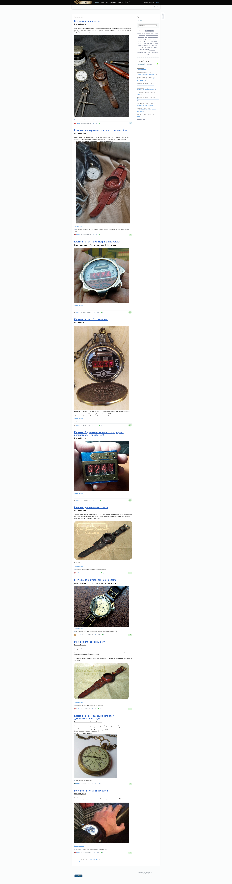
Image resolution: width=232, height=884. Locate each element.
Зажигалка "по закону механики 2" (145, 85)
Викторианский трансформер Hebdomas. (96, 579)
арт (156, 31)
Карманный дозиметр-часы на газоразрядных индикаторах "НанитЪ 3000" (99, 434)
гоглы (152, 33)
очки (148, 43)
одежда (139, 43)
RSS (144, 119)
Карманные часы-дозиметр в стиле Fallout (97, 241)
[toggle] (117, 245)
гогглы (148, 33)
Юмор (147, 54)
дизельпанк (141, 35)
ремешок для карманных (90, 569)
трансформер (106, 631)
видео (143, 33)
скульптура (154, 47)
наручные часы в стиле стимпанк (94, 631)
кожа (140, 39)
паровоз (152, 43)
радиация (78, 497)
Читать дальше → (79, 226)
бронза (139, 33)
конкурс (145, 39)
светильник (154, 45)
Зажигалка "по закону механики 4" (145, 105)
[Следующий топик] (163, 17)
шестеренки (155, 52)
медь (146, 41)
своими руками (144, 47)
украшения (152, 50)
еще (127, 2)
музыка (155, 41)
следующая (94, 859)
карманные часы (123, 119)
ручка (139, 45)
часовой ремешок (85, 119)
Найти (157, 7)
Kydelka (78, 123)
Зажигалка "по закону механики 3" (145, 89)
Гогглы (138, 116)
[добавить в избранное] (96, 123)
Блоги (102, 2)
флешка (140, 52)
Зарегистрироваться (149, 2)
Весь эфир (139, 119)
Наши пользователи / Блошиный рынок (88, 722)
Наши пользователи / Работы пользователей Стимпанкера (95, 245)
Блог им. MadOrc (80, 322)
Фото (145, 52)
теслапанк (100, 309)
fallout (90, 309)
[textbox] (147, 25)
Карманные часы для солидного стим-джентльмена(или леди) (94, 717)
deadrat (77, 783)
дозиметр (87, 309)
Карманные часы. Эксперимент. (91, 319)
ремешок (78, 119)
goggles (143, 30)
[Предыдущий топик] (163, 14)
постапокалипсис (93, 421)
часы (149, 52)
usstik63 (139, 72)
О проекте (121, 2)
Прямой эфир (143, 61)
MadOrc (78, 312)
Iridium (138, 108)
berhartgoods (79, 229)
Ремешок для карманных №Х (89, 641)
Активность (113, 2)
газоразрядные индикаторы (103, 497)
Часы (138, 94)
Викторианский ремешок (87, 20)
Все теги (140, 20)
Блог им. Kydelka (80, 24)
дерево (156, 33)
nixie (111, 497)
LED (93, 309)
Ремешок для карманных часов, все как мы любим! (101, 130)
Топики (97, 2)
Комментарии (141, 64)
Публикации (149, 64)
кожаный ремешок (94, 119)
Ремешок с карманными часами (91, 790)
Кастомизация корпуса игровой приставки (148, 99)
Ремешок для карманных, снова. (91, 507)
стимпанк (144, 49)
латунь (140, 41)
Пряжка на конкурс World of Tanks (145, 74)
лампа (154, 39)
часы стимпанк (79, 631)
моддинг (151, 41)
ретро (95, 705)
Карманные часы (80, 309)
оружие (144, 43)
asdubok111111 (140, 114)
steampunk (149, 30)
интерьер (150, 37)
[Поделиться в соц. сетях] (93, 123)
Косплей (150, 39)
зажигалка (149, 35)
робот (156, 43)
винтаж (99, 705)
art (139, 30)
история (155, 37)
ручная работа (145, 45)
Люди (107, 2)
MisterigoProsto (140, 77)
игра (146, 37)
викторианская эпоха (103, 119)
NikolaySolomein (140, 68)
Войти (157, 2)
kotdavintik (78, 634)
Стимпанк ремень (141, 69)
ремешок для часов (101, 569)
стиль (87, 849)
